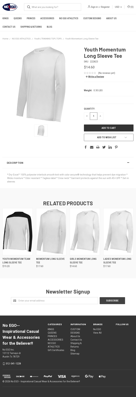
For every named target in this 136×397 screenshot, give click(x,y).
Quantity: (89, 108)
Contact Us (8, 26)
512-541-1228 (13, 363)
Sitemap (74, 353)
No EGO (97, 329)
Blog (49, 26)
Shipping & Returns (31, 26)
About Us (111, 18)
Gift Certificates (56, 350)
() (132, 7)
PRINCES (31, 18)
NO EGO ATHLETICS (68, 18)
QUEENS (18, 18)
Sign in (94, 7)
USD (117, 7)
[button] (68, 162)
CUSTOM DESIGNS (92, 18)
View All (97, 332)
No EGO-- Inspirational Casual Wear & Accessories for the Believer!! (45, 381)
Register (105, 7)
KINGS (5, 18)
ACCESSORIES (47, 18)
